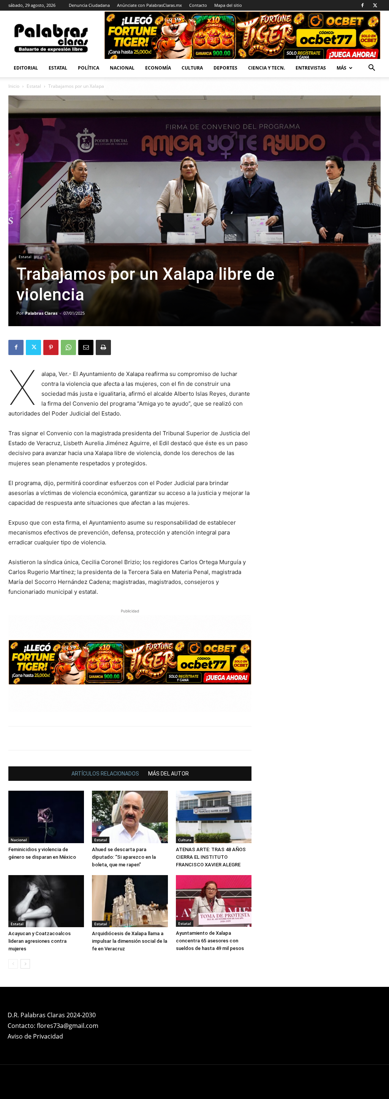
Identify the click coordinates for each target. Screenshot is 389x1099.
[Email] (85, 347)
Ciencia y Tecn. (266, 68)
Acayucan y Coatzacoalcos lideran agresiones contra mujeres (39, 941)
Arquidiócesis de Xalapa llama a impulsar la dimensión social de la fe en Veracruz (129, 941)
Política (88, 68)
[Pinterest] (51, 347)
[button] (371, 68)
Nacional (122, 68)
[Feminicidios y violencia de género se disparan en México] (46, 817)
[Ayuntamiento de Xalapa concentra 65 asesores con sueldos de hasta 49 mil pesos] (213, 901)
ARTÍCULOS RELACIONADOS (105, 773)
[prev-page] (13, 964)
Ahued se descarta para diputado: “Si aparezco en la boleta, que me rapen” (124, 857)
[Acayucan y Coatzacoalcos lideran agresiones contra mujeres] (46, 901)
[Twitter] (375, 5)
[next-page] (25, 964)
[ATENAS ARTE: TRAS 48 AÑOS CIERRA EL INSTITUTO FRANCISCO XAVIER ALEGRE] (213, 817)
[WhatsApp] (68, 347)
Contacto (198, 5)
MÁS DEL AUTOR (168, 773)
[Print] (103, 347)
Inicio (13, 86)
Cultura (192, 68)
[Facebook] (362, 5)
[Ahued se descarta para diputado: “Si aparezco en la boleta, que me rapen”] (130, 817)
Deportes (225, 68)
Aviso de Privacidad (35, 1036)
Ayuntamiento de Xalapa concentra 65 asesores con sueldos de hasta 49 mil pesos (210, 940)
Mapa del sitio (228, 5)
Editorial (26, 68)
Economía (158, 68)
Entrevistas (311, 68)
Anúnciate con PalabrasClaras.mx (149, 5)
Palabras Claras (41, 313)
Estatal (58, 68)
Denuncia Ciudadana (89, 5)
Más (341, 68)
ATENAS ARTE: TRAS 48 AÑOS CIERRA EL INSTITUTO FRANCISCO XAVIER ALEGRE (211, 857)
